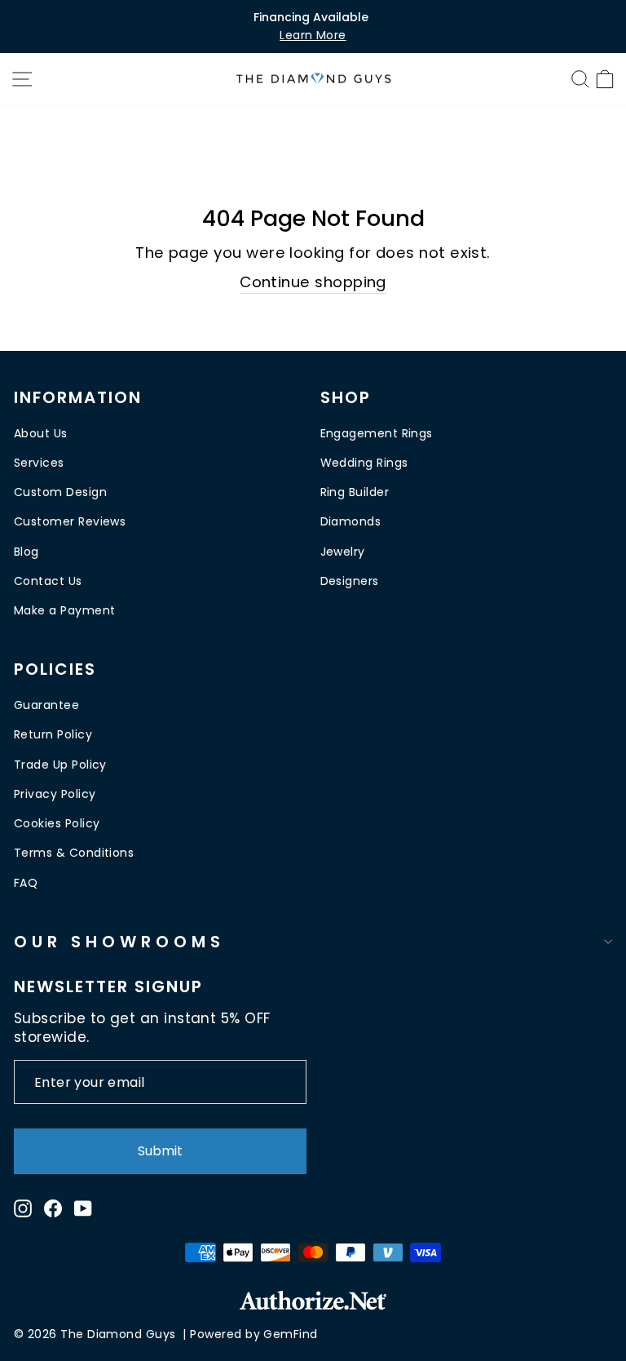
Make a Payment (64, 610)
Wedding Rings (364, 462)
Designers (349, 581)
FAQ (25, 883)
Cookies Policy (56, 823)
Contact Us (48, 581)
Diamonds (350, 521)
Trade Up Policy (60, 764)
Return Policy (53, 734)
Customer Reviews (70, 521)
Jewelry (342, 551)
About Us (41, 433)
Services (39, 462)
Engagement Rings (376, 433)
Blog (26, 551)
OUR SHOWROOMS (119, 941)
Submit (160, 1151)
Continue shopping (313, 282)
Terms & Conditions (74, 853)
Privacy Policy (54, 794)
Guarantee (46, 705)
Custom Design (60, 492)
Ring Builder (355, 492)
